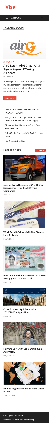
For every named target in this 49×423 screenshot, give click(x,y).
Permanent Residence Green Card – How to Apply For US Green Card (24, 277)
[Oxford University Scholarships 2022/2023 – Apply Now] (24, 296)
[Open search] (42, 18)
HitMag (30, 419)
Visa (10, 7)
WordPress (18, 419)
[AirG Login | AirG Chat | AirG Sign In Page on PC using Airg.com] (24, 47)
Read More (8, 97)
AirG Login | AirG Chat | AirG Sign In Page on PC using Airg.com (21, 69)
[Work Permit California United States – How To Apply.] (24, 214)
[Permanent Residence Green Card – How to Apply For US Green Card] (24, 258)
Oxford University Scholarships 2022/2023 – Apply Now (19, 311)
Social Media (8, 62)
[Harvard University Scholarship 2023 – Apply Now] (24, 333)
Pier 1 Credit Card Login (16, 141)
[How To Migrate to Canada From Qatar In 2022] (24, 373)
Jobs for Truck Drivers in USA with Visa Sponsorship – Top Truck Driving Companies (23, 187)
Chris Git (9, 77)
